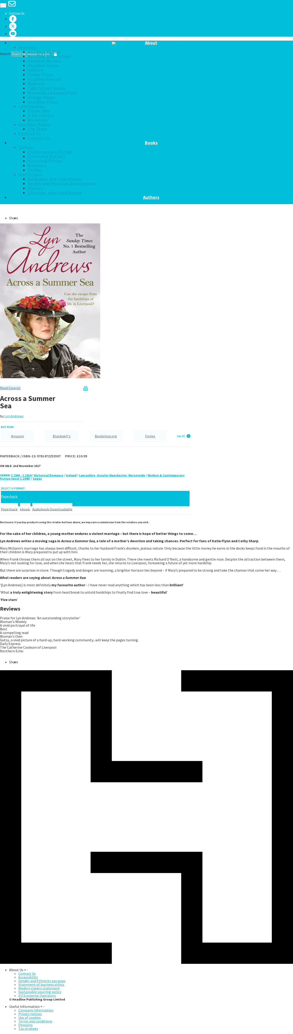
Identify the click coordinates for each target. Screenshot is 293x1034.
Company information (35, 1010)
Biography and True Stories (54, 179)
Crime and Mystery (46, 156)
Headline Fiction (44, 52)
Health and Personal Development (62, 183)
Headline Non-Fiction (49, 56)
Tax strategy (28, 1028)
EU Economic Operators (37, 995)
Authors (151, 197)
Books (151, 143)
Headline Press (42, 102)
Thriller (34, 170)
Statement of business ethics (41, 984)
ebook (25, 509)
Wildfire (35, 70)
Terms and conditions (35, 1021)
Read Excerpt (10, 388)
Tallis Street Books (46, 88)
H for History (40, 115)
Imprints (27, 47)
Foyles (150, 436)
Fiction (25, 147)
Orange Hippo (41, 97)
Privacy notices (30, 1014)
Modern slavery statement (39, 988)
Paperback (9, 509)
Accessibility (28, 977)
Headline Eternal (44, 79)
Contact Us (29, 133)
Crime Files (38, 111)
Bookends (37, 120)
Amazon (17, 436)
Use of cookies (29, 1017)
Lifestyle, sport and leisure (54, 192)
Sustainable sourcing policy (39, 992)
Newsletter (63, 202)
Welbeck (36, 83)
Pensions (25, 1025)
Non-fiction (30, 174)
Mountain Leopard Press (52, 92)
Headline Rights (34, 124)
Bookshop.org (106, 436)
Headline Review (44, 61)
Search (5, 53)
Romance (36, 165)
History (35, 188)
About (151, 43)
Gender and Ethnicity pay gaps (41, 980)
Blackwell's (62, 436)
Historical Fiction (45, 161)
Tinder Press (40, 74)
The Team (37, 129)
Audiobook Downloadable (52, 509)
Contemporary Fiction (50, 152)
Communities (32, 106)
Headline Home (43, 65)
